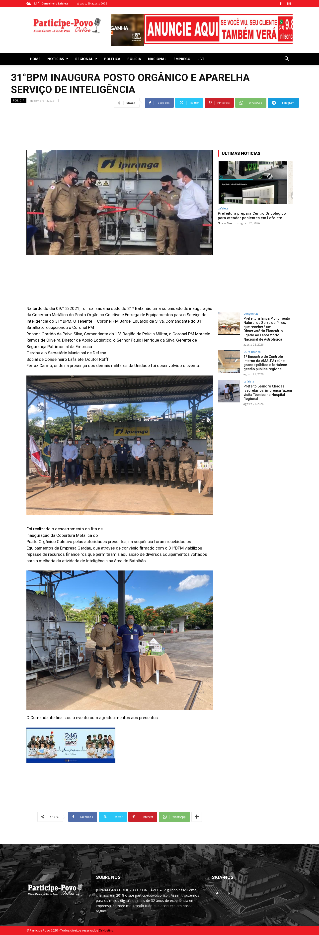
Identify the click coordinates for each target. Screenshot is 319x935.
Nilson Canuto (227, 221)
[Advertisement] (159, 118)
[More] (196, 815)
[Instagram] (289, 3)
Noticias (55, 56)
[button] (287, 57)
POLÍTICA (112, 56)
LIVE (201, 56)
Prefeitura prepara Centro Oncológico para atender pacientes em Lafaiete (252, 213)
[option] (202, 29)
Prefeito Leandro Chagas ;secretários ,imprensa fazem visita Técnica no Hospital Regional (267, 390)
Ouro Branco (252, 349)
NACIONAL (157, 56)
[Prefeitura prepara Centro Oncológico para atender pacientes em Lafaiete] (255, 180)
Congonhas (250, 311)
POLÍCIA (134, 56)
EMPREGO (181, 56)
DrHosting (106, 928)
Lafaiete (223, 206)
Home (35, 56)
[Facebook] (280, 3)
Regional (84, 56)
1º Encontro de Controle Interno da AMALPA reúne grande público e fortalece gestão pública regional (265, 361)
